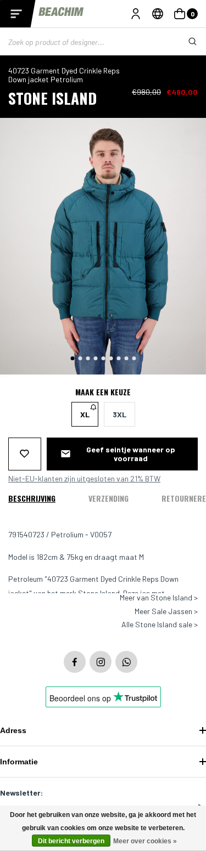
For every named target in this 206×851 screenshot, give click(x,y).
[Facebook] (75, 662)
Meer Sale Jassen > (166, 611)
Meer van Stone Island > (159, 597)
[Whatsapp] (126, 662)
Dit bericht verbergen (71, 841)
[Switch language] (157, 13)
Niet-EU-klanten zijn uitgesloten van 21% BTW (84, 478)
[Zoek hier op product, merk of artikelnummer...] (184, 41)
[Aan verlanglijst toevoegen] (24, 454)
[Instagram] (101, 662)
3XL (119, 414)
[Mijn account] (135, 13)
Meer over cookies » (145, 841)
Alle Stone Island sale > (159, 624)
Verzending (108, 498)
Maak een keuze (103, 392)
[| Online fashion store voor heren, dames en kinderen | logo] (61, 13)
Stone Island (52, 98)
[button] (72, 358)
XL (85, 414)
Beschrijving (31, 498)
